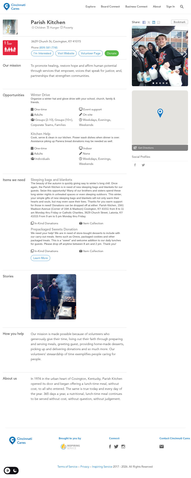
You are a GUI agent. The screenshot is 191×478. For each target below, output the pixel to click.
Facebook (110, 447)
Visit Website (66, 53)
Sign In (170, 6)
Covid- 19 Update (54, 297)
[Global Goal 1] (10, 47)
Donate (111, 53)
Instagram (123, 447)
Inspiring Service (102, 466)
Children (40, 27)
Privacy (84, 466)
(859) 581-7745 (48, 47)
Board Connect (110, 6)
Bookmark (179, 22)
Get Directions (146, 147)
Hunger (54, 27)
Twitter (116, 447)
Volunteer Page (90, 53)
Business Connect (136, 6)
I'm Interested (42, 53)
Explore (91, 6)
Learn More (40, 258)
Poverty (68, 27)
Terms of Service (67, 466)
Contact (161, 447)
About (157, 6)
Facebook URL (135, 165)
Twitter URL (143, 165)
